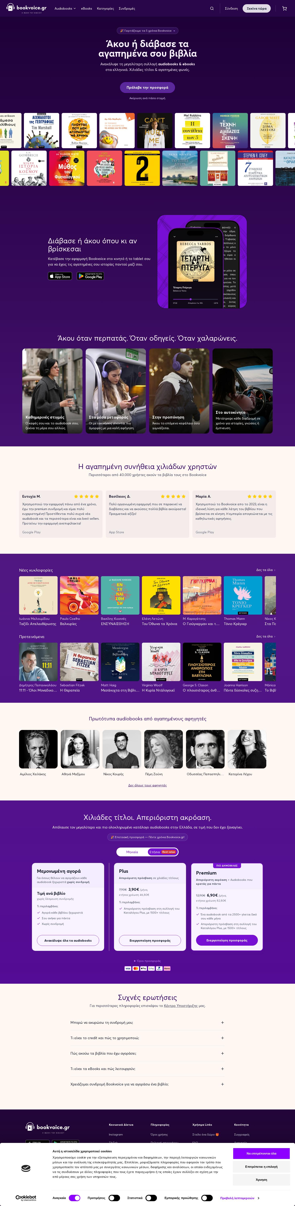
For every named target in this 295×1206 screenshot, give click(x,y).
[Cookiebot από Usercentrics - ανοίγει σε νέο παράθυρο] (26, 1198)
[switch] (114, 1198)
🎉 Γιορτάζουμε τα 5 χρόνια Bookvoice (147, 30)
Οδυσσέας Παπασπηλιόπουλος (206, 774)
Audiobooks (63, 8)
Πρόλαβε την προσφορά (147, 87)
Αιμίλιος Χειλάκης (33, 774)
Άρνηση (261, 1179)
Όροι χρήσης (159, 1134)
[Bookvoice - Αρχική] (26, 8)
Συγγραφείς (241, 1134)
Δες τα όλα (265, 570)
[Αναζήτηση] (212, 8)
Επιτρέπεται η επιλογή (261, 1166)
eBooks (86, 8)
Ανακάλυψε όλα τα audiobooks (68, 940)
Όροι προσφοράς (149, 961)
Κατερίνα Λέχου (240, 774)
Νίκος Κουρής (113, 774)
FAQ (195, 1143)
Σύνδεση (231, 8)
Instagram (116, 1134)
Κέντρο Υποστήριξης (181, 1005)
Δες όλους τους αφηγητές (147, 785)
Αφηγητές (240, 1143)
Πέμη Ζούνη (154, 774)
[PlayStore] (90, 276)
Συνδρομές (127, 8)
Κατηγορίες (105, 8)
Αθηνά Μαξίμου (73, 774)
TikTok (113, 1143)
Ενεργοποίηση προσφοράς (150, 940)
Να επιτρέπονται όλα (262, 1153)
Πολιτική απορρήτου (164, 1143)
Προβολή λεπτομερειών (237, 1198)
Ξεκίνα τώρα (257, 8)
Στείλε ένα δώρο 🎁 (205, 1134)
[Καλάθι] (285, 8)
